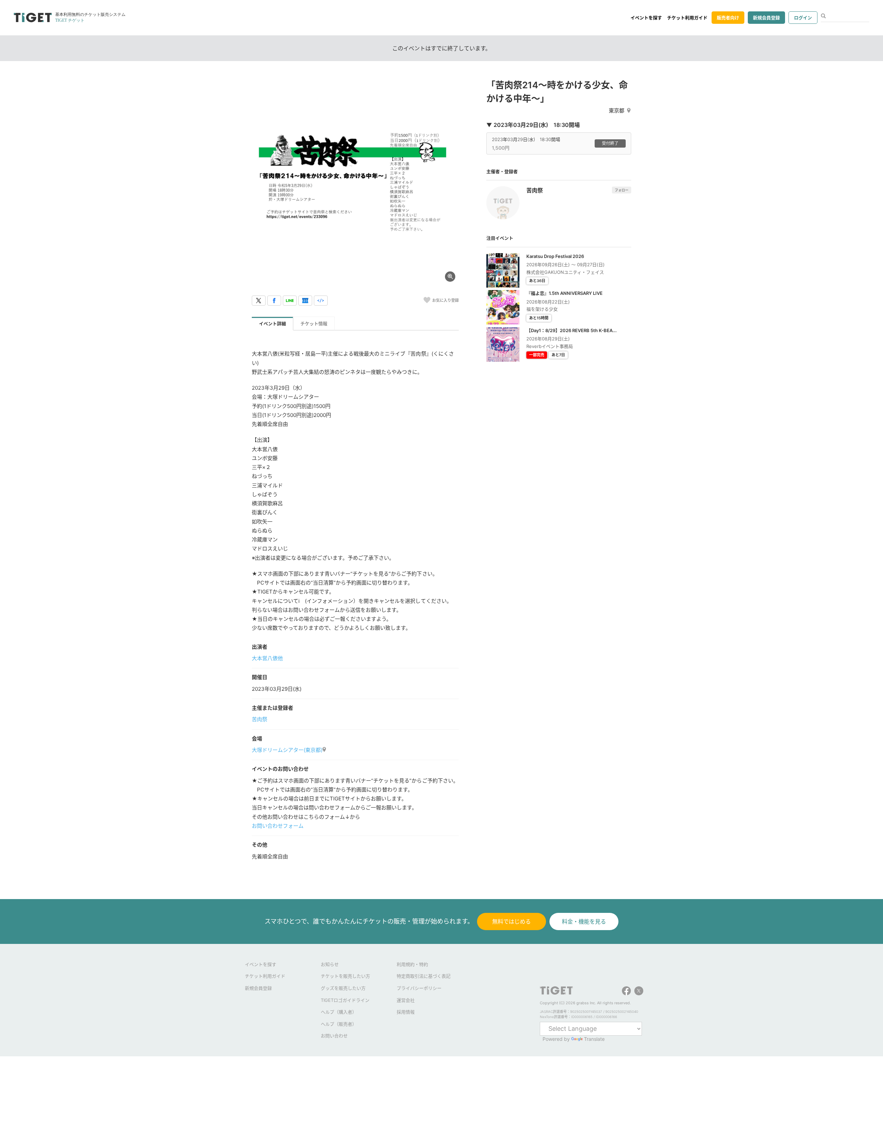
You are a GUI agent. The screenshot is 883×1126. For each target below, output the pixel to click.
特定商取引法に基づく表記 (423, 976)
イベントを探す (646, 17)
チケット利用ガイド (687, 17)
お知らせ (330, 964)
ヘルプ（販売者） (339, 1024)
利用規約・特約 (412, 964)
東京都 (616, 110)
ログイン (803, 17)
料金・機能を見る (584, 921)
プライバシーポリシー (419, 988)
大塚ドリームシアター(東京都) (287, 750)
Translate (594, 1039)
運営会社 (406, 1000)
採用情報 (406, 1012)
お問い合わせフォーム (278, 826)
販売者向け (728, 17)
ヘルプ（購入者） (339, 1012)
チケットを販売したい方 (345, 976)
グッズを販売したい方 (343, 988)
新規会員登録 (766, 17)
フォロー (621, 190)
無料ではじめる (511, 921)
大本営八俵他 (267, 658)
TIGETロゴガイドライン (345, 1000)
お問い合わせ (334, 1035)
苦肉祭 (259, 719)
